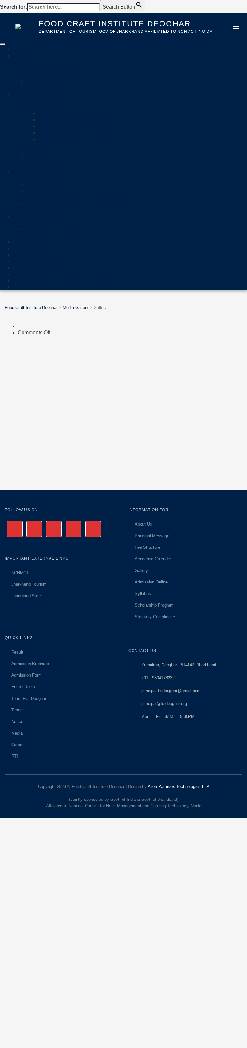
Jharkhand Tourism (29, 584)
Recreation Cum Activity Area (59, 235)
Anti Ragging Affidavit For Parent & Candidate (78, 203)
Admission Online (151, 582)
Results (34, 158)
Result (17, 652)
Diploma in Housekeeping (68, 126)
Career (17, 744)
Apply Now (25, 280)
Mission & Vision (45, 81)
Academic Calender (153, 558)
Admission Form (26, 675)
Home (20, 49)
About (19, 55)
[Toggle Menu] (2, 44)
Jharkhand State (26, 595)
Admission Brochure (49, 190)
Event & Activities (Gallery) (43, 267)
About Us (36, 62)
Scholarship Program (50, 164)
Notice (17, 721)
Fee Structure (41, 145)
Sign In (58, 1038)
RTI (14, 756)
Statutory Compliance (50, 87)
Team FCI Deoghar (47, 74)
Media (17, 733)
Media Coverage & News (41, 261)
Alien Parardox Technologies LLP (178, 786)
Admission (25, 171)
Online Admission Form (52, 184)
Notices (21, 254)
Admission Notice (46, 177)
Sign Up (40, 1038)
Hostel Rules (40, 209)
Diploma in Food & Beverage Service (81, 119)
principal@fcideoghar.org (164, 703)
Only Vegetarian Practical (63, 287)
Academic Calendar (48, 100)
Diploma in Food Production (71, 113)
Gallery (141, 570)
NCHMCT (20, 572)
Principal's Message (49, 68)
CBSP (46, 139)
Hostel (33, 229)
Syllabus (36, 152)
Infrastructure (27, 216)
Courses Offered (44, 107)
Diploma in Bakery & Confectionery (79, 132)
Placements (26, 242)
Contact (22, 274)
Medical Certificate (47, 197)
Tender (21, 248)
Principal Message (152, 535)
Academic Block (44, 222)
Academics (25, 94)
